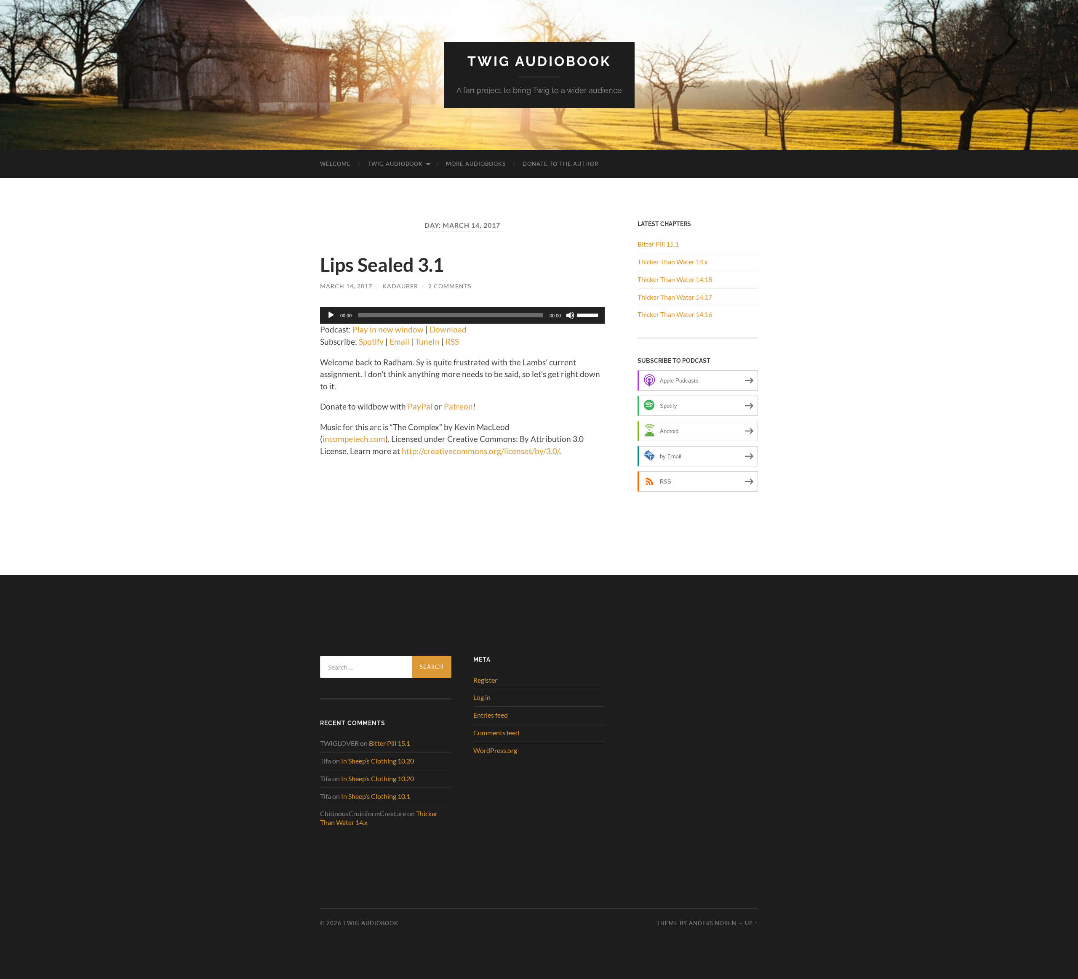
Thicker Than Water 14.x (673, 262)
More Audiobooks (476, 163)
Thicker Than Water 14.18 (675, 279)
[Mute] (570, 315)
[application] (462, 315)
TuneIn (427, 341)
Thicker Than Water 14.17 (675, 297)
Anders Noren (712, 923)
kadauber (400, 286)
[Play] (331, 315)
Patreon (458, 406)
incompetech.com (354, 439)
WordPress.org (495, 750)
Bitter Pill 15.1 (658, 244)
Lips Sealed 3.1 (382, 264)
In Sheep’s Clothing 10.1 (375, 796)
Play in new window (388, 329)
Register (485, 680)
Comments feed (496, 733)
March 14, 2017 (346, 286)
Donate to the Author (560, 163)
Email (399, 341)
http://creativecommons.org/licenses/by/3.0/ (480, 451)
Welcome (335, 163)
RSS (452, 341)
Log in (482, 697)
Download (448, 329)
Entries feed (490, 715)
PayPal (420, 406)
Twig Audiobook (539, 61)
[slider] (588, 314)
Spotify (371, 341)
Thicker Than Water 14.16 (675, 314)
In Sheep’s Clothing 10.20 (377, 761)
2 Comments (449, 286)
